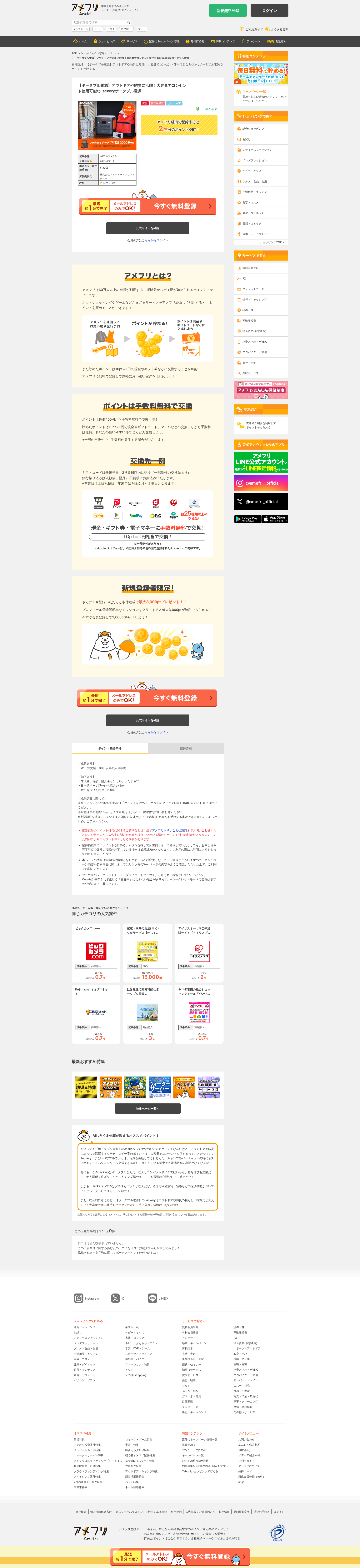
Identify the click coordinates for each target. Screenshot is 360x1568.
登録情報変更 (242, 1511)
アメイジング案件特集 (87, 1476)
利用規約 (176, 1511)
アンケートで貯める (194, 1450)
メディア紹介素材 (249, 1455)
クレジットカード (253, 289)
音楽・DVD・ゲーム (137, 1348)
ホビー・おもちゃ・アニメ (141, 1343)
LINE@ (163, 1298)
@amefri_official (262, 501)
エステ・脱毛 (242, 1385)
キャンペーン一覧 (193, 1455)
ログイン (269, 10)
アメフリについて (249, 1466)
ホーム (83, 41)
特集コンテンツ (225, 41)
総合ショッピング (253, 128)
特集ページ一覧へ (147, 1108)
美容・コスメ (250, 202)
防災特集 (79, 1439)
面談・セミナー (191, 1364)
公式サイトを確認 (147, 228)
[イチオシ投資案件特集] (111, 1088)
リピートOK (174, 103)
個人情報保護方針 (101, 1511)
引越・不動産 (242, 1391)
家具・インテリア (84, 1369)
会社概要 (81, 1511)
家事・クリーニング (246, 1401)
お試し (246, 139)
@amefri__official (263, 483)
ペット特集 (132, 1482)
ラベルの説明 (209, 109)
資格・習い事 (242, 1359)
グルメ (186, 1385)
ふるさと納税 (190, 1391)
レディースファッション (257, 149)
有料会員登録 (190, 1332)
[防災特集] (86, 1088)
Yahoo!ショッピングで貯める (200, 1471)
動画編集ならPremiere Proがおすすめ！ (206, 1466)
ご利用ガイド (254, 29)
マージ (142, 29)
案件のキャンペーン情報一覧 (199, 1439)
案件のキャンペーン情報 (164, 41)
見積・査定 (189, 1353)
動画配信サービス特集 (87, 1466)
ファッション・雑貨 (137, 1364)
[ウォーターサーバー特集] (160, 1088)
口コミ (107, 182)
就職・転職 (240, 1364)
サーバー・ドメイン (246, 1380)
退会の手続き (262, 1511)
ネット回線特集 (134, 1487)
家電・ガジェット (84, 1375)
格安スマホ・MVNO (254, 341)
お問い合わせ (246, 1439)
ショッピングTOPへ (272, 242)
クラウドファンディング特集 (91, 1471)
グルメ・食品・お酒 (254, 181)
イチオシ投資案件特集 (87, 1444)
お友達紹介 (245, 1450)
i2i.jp (241, 1482)
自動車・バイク (134, 1359)
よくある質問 (279, 29)
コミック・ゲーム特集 (138, 1439)
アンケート (253, 41)
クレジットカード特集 (87, 1450)
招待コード (245, 1471)
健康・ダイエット (253, 212)
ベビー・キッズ (251, 170)
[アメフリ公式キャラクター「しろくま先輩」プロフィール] (184, 1088)
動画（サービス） (193, 1369)
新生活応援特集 (134, 1476)
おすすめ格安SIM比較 (195, 1460)
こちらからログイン (155, 240)
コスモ (111, 29)
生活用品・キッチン (254, 191)
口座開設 (187, 1401)
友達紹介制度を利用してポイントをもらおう (261, 425)
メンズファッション (254, 160)
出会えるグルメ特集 (137, 1450)
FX (244, 278)
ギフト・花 (132, 1327)
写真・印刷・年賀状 (246, 1396)
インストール (80, 29)
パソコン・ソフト (84, 1380)
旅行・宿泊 (249, 362)
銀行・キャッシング (254, 299)
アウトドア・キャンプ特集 (141, 1471)
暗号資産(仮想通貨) (254, 331)
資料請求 (187, 1348)
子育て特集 (132, 1444)
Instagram (92, 1298)
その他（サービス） (246, 1412)
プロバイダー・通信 (254, 352)
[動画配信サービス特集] (209, 1088)
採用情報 (224, 1511)
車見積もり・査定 (193, 1359)
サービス (132, 41)
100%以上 (126, 29)
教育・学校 (240, 1353)
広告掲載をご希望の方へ (200, 1511)
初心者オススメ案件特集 (140, 1455)
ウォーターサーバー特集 (89, 1455)
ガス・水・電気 (191, 1396)
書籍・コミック (251, 223)
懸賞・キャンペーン (194, 1343)
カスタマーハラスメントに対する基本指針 (141, 1511)
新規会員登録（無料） (251, 1476)
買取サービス (250, 373)
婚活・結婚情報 (243, 1407)
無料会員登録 (250, 267)
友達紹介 (280, 41)
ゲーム (97, 29)
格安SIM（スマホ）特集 (140, 1460)
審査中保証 (157, 103)
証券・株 (247, 310)
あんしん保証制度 (249, 1444)
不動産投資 (249, 320)
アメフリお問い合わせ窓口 (169, 830)
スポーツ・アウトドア (256, 234)
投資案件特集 (133, 1466)
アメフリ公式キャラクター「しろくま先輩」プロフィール (98, 1460)
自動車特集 (80, 1487)
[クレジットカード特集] (135, 1088)
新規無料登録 (228, 10)
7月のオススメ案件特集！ (89, 1482)
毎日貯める (197, 41)
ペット (129, 1369)
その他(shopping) (136, 1375)
